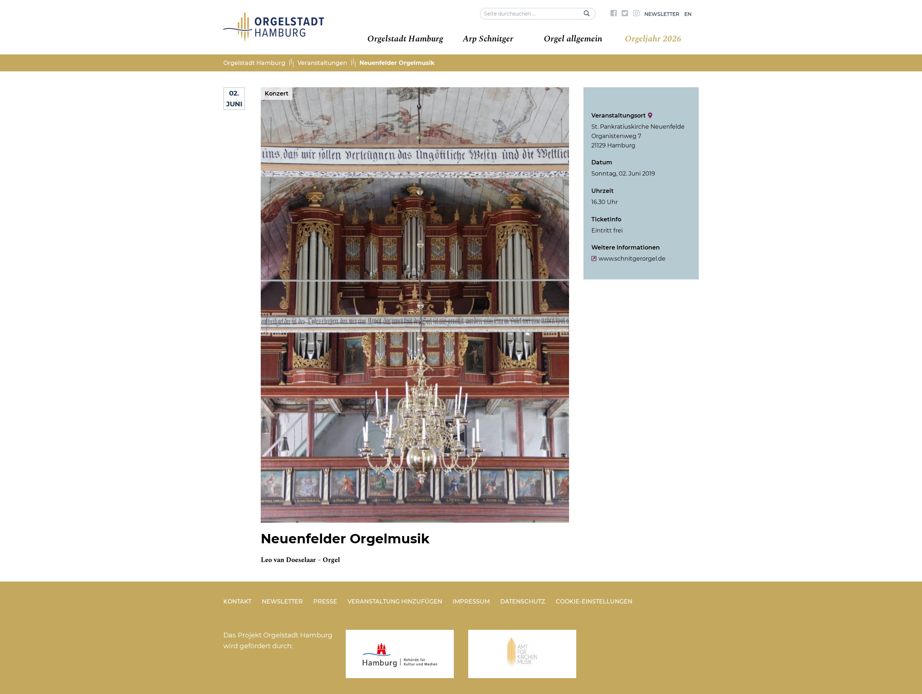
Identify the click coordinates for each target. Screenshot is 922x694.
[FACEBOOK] (613, 14)
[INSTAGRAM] (636, 14)
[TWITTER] (625, 14)
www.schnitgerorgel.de (632, 258)
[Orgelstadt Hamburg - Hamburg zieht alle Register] (273, 39)
